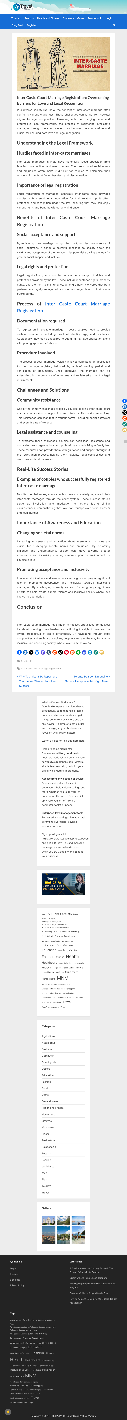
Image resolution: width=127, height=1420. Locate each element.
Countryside (49, 1062)
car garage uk (67, 941)
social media (49, 1166)
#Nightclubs (73, 914)
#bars (44, 914)
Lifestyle (47, 1120)
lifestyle (79, 967)
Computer (48, 1055)
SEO (54, 997)
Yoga (63, 1007)
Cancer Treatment (65, 936)
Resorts (29, 18)
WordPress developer (50, 1007)
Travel (67, 1002)
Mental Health (48, 979)
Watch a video (50, 740)
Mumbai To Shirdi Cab (51, 989)
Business (68, 18)
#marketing (61, 913)
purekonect (46, 998)
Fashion (48, 957)
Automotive (48, 1042)
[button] (19, 652)
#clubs (50, 914)
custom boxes (48, 945)
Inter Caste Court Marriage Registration (41, 668)
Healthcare (49, 962)
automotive (65, 931)
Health (72, 956)
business (47, 936)
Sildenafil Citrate (64, 998)
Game (80, 18)
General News (50, 1101)
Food (45, 1088)
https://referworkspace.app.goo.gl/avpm (65, 838)
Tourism (16, 18)
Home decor (49, 1114)
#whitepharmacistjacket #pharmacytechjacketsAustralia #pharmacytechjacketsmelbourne (55, 924)
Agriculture (48, 1036)
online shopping (68, 989)
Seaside (46, 1159)
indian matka (79, 963)
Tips (44, 1179)
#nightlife (46, 918)
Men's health (71, 972)
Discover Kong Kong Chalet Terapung (88, 1278)
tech (44, 1172)
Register (32, 25)
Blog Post (17, 25)
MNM (62, 978)
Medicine (60, 972)
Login (109, 18)
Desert (46, 1068)
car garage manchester (51, 941)
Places (45, 1133)
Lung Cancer (48, 972)
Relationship (95, 18)
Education (49, 950)
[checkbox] (8, 1412)
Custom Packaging (65, 945)
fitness (60, 957)
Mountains (48, 1127)
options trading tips (50, 993)
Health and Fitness (48, 18)
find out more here (73, 740)
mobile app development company (56, 985)
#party (53, 918)
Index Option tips (65, 963)
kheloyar (47, 967)
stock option (77, 998)
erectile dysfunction (68, 950)
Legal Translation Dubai (63, 968)
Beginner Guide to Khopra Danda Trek (89, 1293)
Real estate (48, 1140)
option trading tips (66, 993)
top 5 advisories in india (51, 1002)
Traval (45, 1192)
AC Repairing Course (50, 932)
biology (75, 931)
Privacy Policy (17, 1285)
